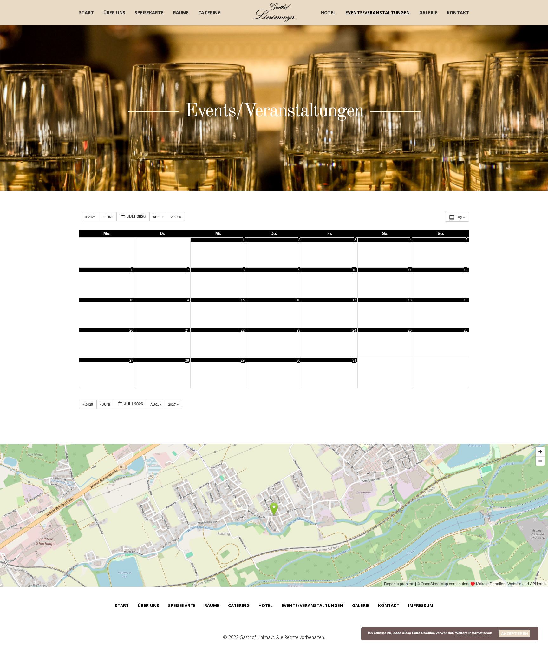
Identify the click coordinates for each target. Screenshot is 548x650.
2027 (175, 216)
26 (465, 330)
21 (187, 330)
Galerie (428, 13)
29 (243, 360)
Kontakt (458, 13)
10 (354, 269)
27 (131, 360)
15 (243, 300)
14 (187, 300)
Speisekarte (149, 13)
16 (298, 300)
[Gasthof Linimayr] (274, 12)
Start (86, 13)
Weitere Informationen (473, 632)
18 (410, 300)
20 (131, 330)
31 (354, 360)
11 (410, 269)
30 (298, 360)
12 (465, 269)
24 (354, 330)
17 (354, 300)
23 (298, 330)
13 (131, 300)
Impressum (420, 605)
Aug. (157, 216)
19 (465, 300)
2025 (91, 216)
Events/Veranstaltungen (377, 13)
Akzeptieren (514, 633)
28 (187, 360)
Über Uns (114, 13)
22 (243, 330)
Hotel (328, 13)
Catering (209, 13)
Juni (109, 216)
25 (410, 330)
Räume (181, 13)
